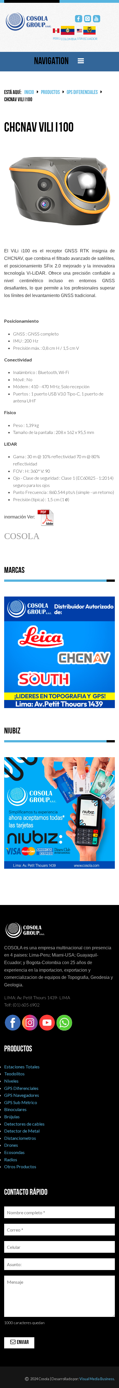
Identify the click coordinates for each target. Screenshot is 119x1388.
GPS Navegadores (21, 1095)
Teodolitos (14, 1073)
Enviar (22, 1342)
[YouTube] (96, 18)
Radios (10, 1159)
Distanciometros (20, 1138)
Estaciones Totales (22, 1066)
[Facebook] (78, 18)
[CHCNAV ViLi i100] (59, 188)
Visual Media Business (96, 1379)
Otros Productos (20, 1166)
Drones (11, 1145)
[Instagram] (87, 18)
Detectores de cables (24, 1123)
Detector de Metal (22, 1130)
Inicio (29, 92)
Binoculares (15, 1109)
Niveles (11, 1080)
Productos (50, 92)
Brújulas (12, 1116)
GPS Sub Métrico (20, 1102)
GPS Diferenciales (82, 92)
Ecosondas (14, 1152)
